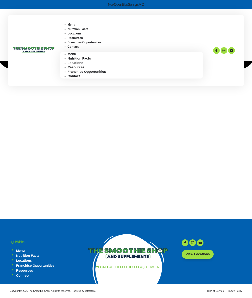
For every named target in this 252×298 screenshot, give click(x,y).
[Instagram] (224, 50)
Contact (73, 46)
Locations (75, 63)
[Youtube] (231, 50)
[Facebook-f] (216, 50)
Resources (76, 67)
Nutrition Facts (79, 58)
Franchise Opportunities (84, 42)
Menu (72, 54)
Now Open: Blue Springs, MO (126, 4)
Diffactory (90, 291)
